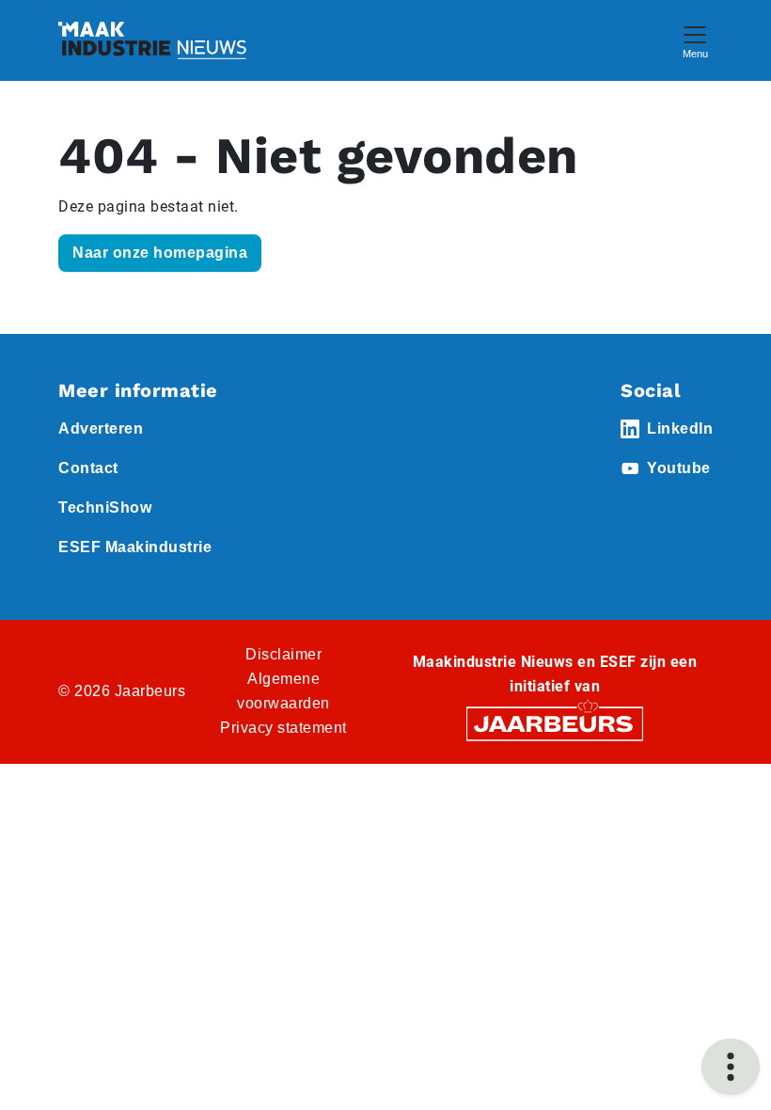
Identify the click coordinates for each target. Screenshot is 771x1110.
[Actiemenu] (730, 1067)
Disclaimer (283, 654)
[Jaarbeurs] (554, 723)
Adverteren (100, 428)
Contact (88, 468)
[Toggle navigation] (695, 40)
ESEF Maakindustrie (135, 547)
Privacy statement (283, 728)
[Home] (152, 40)
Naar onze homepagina (159, 253)
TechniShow (104, 507)
